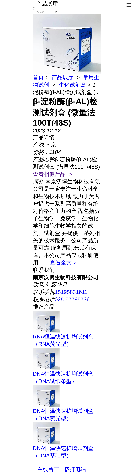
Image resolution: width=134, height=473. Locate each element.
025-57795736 (72, 299)
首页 (38, 77)
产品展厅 (62, 77)
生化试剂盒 (72, 85)
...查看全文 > (61, 263)
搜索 (56, 12)
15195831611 (71, 292)
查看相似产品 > (52, 174)
